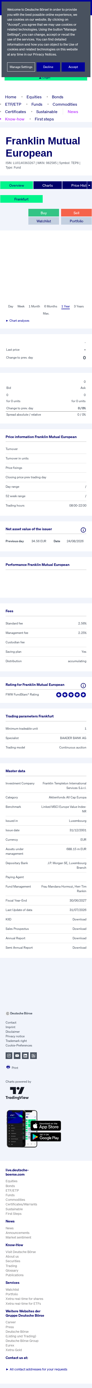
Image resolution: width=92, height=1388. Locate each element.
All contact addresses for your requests (36, 1369)
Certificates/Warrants (21, 1204)
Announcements (17, 1233)
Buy (44, 212)
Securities (13, 1261)
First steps (44, 119)
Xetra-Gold (14, 1350)
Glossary (12, 1270)
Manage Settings (21, 67)
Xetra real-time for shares (24, 1299)
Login (46, 77)
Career (11, 1322)
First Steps (13, 1214)
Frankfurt (21, 199)
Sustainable (46, 111)
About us (12, 1256)
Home (10, 97)
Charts (47, 185)
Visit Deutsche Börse (21, 1252)
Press (10, 1327)
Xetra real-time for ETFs (23, 1303)
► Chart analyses (17, 320)
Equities (34, 97)
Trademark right (16, 1041)
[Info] (83, 530)
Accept (73, 67)
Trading (11, 1266)
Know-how (15, 119)
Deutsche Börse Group (22, 1341)
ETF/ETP (13, 104)
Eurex (10, 1345)
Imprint (10, 1027)
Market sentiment (18, 1237)
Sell (76, 212)
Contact (11, 1022)
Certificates (15, 111)
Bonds (57, 97)
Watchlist (44, 221)
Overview (16, 185)
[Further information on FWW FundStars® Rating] (83, 686)
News (73, 111)
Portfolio (76, 221)
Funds (36, 104)
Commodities (65, 104)
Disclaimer (13, 1031)
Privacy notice (15, 1036)
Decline (48, 67)
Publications (15, 1275)
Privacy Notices (44, 54)
